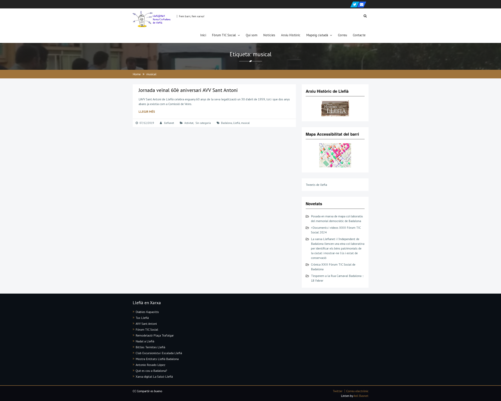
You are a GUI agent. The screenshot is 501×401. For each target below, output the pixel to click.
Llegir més (147, 111)
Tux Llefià (142, 318)
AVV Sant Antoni (146, 324)
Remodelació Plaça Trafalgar (155, 335)
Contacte (359, 35)
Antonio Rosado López (150, 365)
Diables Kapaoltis (147, 312)
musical (245, 123)
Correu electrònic (357, 391)
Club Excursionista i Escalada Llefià (159, 353)
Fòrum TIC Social (224, 35)
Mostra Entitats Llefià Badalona (157, 359)
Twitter (337, 391)
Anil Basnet (361, 396)
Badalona (226, 123)
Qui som (251, 35)
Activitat (188, 123)
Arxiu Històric (290, 35)
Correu (342, 35)
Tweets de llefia (316, 185)
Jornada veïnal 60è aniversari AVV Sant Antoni (188, 90)
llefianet (169, 123)
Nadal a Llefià (145, 341)
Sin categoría (203, 123)
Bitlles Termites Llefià (150, 347)
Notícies (269, 35)
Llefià (236, 123)
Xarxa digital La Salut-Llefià (154, 376)
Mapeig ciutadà (317, 35)
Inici (203, 35)
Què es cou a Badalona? (151, 371)
